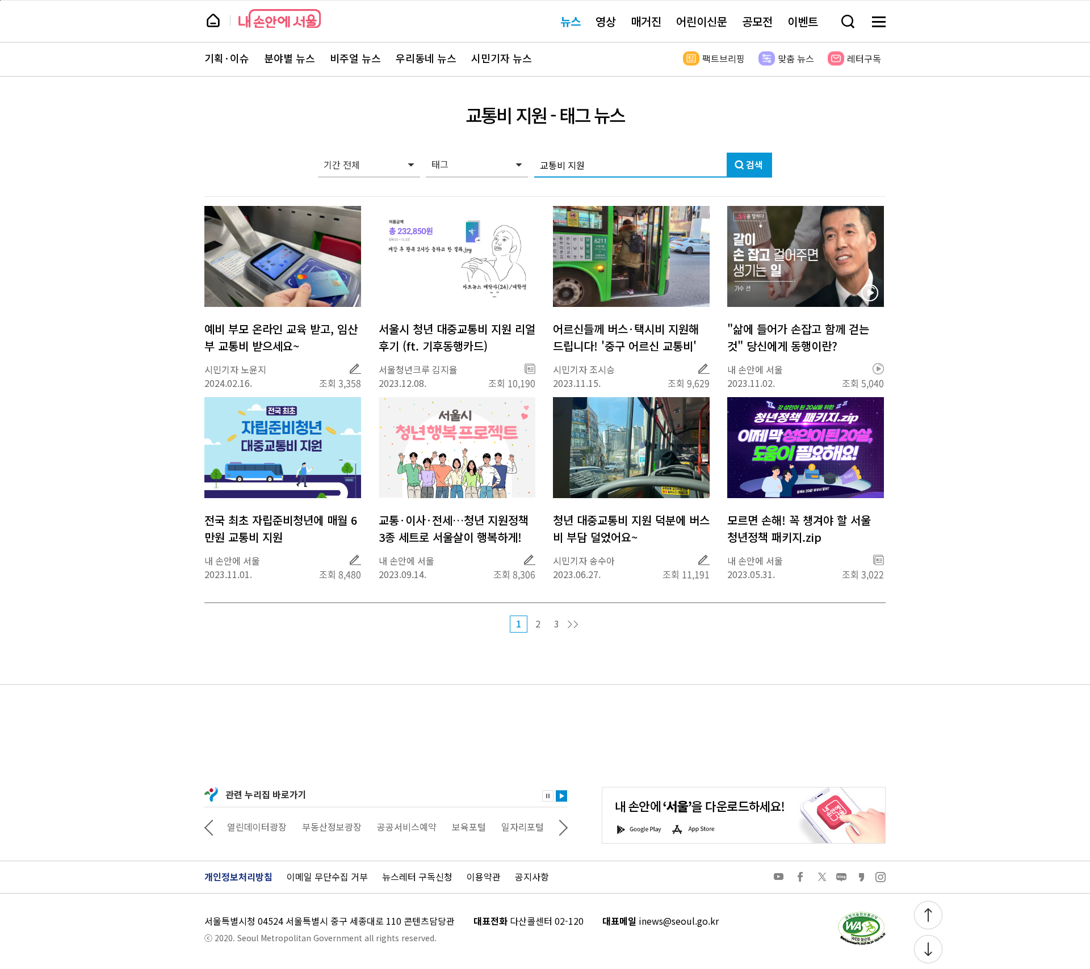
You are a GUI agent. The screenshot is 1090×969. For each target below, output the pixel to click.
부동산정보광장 (332, 826)
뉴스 (570, 21)
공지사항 (532, 876)
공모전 (757, 21)
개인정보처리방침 (238, 876)
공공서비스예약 (407, 826)
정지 (548, 796)
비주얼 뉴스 (355, 58)
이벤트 (802, 21)
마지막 (572, 624)
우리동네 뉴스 (426, 58)
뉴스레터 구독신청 (417, 876)
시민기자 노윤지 (235, 369)
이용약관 (484, 876)
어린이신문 (701, 21)
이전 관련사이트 (208, 827)
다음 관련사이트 (563, 827)
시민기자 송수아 (584, 560)
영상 (606, 21)
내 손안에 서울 (279, 18)
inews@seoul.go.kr (679, 921)
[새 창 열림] (861, 914)
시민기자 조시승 (584, 369)
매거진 (646, 21)
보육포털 (469, 826)
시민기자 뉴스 (501, 58)
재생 (561, 796)
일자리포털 (522, 826)
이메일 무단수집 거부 (327, 876)
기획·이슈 (226, 58)
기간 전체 (342, 164)
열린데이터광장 (257, 826)
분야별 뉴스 (289, 58)
